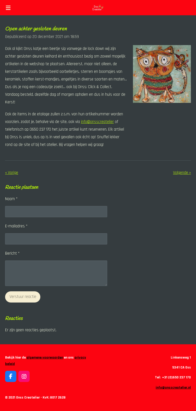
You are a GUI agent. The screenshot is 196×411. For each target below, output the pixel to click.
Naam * (11, 199)
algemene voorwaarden (45, 357)
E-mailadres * (16, 226)
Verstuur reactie (22, 296)
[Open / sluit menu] (8, 8)
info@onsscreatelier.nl (173, 387)
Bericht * (12, 253)
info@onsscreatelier (97, 122)
